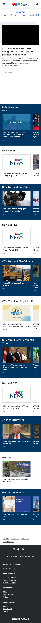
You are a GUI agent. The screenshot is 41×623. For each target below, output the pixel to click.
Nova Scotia (33, 15)
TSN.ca (5, 597)
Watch (5, 15)
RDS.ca (5, 611)
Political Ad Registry (10, 583)
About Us (6, 538)
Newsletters (25, 538)
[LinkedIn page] (27, 549)
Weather (13, 15)
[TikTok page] (18, 549)
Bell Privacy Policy (9, 577)
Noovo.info (6, 606)
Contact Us (15, 538)
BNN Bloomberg (8, 594)
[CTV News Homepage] (20, 4)
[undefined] (17, 127)
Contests (22, 15)
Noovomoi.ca (7, 609)
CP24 (5, 592)
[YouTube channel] (22, 549)
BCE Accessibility (9, 568)
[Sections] (4, 4)
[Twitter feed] (14, 549)
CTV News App (8, 541)
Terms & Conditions (9, 580)
